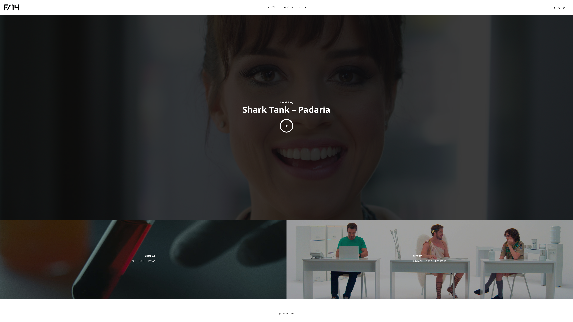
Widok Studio (288, 313)
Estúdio (288, 7)
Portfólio (272, 7)
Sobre (302, 7)
